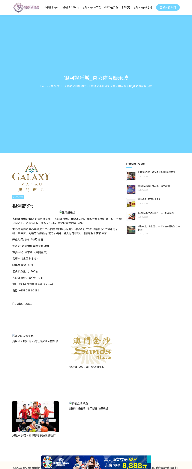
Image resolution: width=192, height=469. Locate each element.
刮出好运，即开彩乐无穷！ (150, 199)
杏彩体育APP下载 (92, 7)
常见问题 (125, 7)
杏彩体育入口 (168, 7)
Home (44, 86)
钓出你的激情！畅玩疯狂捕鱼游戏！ (154, 186)
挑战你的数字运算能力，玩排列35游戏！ (157, 213)
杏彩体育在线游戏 (143, 7)
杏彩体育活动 (111, 7)
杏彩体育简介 (51, 7)
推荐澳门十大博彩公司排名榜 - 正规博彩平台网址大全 (83, 86)
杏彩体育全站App (70, 7)
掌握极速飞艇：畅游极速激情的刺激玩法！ (157, 172)
